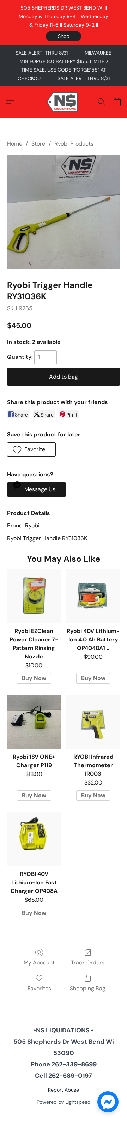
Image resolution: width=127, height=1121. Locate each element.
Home (14, 143)
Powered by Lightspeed (64, 1102)
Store (38, 143)
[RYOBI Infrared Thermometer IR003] (93, 722)
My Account (39, 962)
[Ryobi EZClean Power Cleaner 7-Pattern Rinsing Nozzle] (34, 596)
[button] (63, 36)
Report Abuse (63, 1090)
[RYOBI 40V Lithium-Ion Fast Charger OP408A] (34, 839)
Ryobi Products (73, 143)
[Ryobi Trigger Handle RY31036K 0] (63, 212)
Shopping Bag (87, 988)
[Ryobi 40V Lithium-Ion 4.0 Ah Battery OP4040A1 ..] (93, 596)
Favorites (39, 988)
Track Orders (87, 962)
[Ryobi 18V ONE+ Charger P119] (34, 722)
